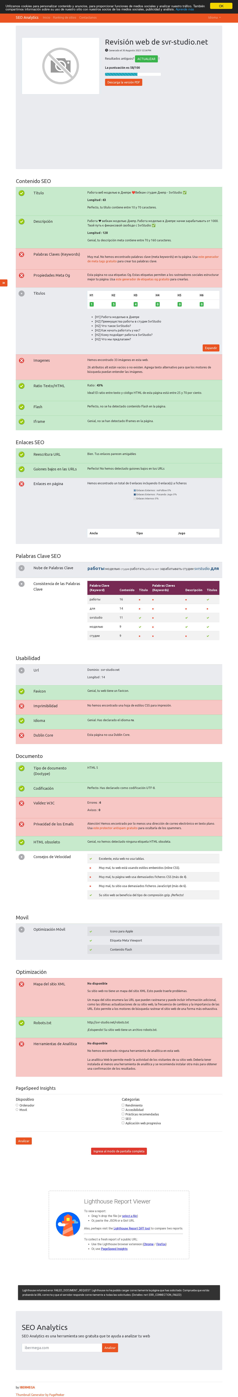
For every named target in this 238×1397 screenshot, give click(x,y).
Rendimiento (134, 1105)
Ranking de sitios (64, 17)
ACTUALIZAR (146, 59)
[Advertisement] (119, 129)
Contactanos (88, 17)
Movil (23, 1109)
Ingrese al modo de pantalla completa (119, 1151)
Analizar (23, 1141)
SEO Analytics (27, 17)
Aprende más (185, 9)
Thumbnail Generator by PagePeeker (40, 1394)
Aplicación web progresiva (143, 1123)
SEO (128, 1118)
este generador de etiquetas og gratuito (143, 279)
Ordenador (27, 1105)
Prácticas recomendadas (142, 1114)
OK (221, 6)
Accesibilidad (135, 1109)
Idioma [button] (213, 17)
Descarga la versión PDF (123, 82)
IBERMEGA (27, 1387)
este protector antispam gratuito (115, 828)
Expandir (211, 348)
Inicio (46, 17)
